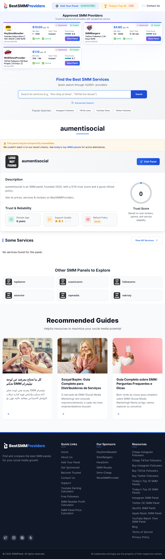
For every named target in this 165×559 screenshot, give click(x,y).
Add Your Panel (74, 6)
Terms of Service (142, 532)
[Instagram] (14, 538)
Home (64, 452)
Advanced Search (84, 103)
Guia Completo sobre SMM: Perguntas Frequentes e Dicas (137, 384)
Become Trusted (71, 472)
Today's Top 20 (118, 6)
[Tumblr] (31, 538)
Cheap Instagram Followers (142, 453)
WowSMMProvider (108, 477)
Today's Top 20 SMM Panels (145, 491)
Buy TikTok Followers (145, 470)
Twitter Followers (123, 110)
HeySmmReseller (107, 452)
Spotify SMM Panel (143, 508)
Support (66, 483)
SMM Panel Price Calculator (71, 511)
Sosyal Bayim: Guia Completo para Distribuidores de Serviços (81, 384)
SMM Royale (104, 467)
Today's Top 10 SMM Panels (145, 482)
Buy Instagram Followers (147, 465)
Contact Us (151, 5)
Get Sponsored (70, 467)
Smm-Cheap (104, 472)
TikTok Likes (85, 110)
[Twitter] (5, 538)
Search (139, 94)
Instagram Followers (65, 110)
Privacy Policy (140, 537)
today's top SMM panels (67, 147)
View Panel (72, 38)
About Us (67, 457)
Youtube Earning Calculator (71, 489)
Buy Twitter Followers (145, 475)
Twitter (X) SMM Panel (145, 503)
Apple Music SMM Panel (146, 513)
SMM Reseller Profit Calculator (73, 503)
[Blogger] (22, 538)
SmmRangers (104, 457)
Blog (135, 526)
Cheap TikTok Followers (146, 460)
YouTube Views (103, 110)
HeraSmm (102, 462)
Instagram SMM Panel (145, 497)
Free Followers (70, 496)
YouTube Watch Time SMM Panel (145, 520)
